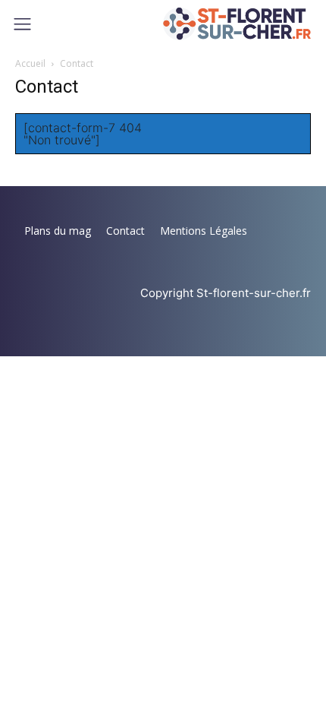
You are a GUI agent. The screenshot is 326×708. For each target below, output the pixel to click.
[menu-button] (22, 24)
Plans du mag (57, 230)
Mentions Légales (203, 230)
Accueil (30, 63)
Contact (125, 230)
